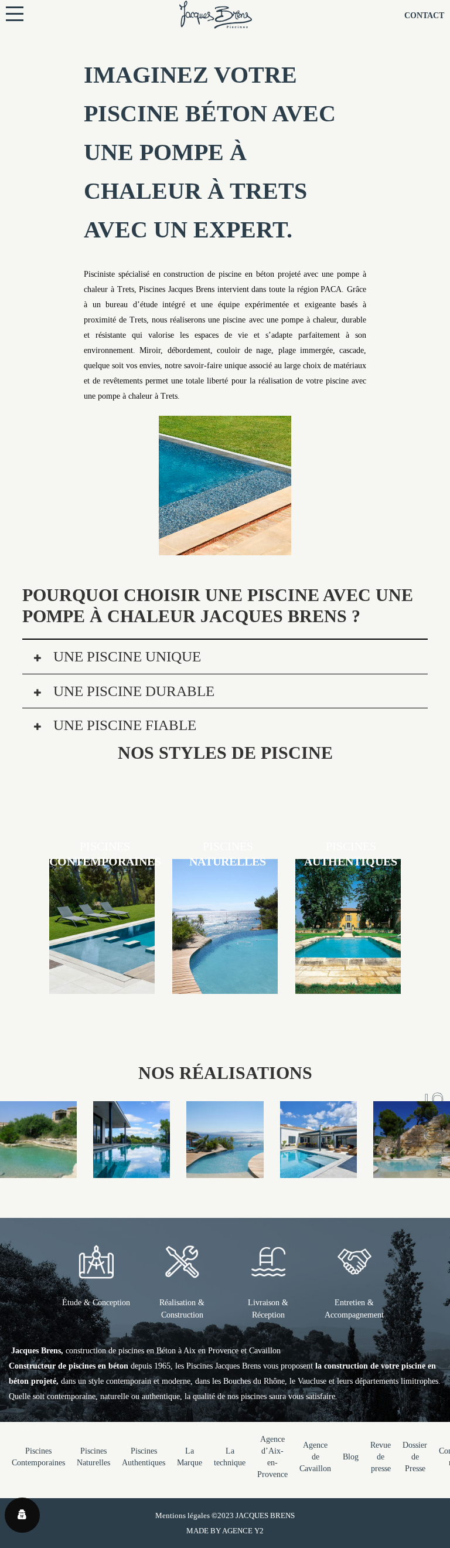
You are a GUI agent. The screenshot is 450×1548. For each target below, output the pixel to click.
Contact (424, 15)
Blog (351, 1456)
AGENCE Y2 (243, 1530)
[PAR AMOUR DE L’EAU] (318, 1170)
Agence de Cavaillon (315, 1457)
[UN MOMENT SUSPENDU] (131, 1170)
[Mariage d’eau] (224, 1170)
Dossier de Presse (415, 1457)
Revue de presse (380, 1457)
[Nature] (38, 1170)
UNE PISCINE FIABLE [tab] (123, 725)
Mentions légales (182, 1515)
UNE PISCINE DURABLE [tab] (132, 691)
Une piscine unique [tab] (125, 656)
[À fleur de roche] (411, 1170)
